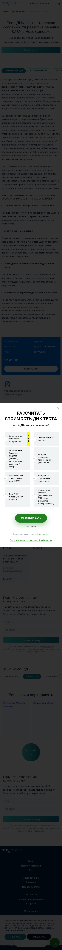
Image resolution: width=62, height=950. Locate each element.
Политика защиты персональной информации (31, 540)
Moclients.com (43, 534)
